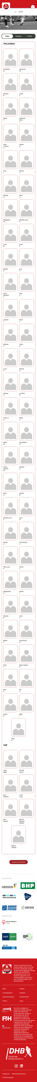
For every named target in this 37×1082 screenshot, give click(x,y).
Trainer (4, 1001)
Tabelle (29, 36)
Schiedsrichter (24, 997)
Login (21, 1001)
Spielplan (19, 36)
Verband (22, 993)
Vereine (22, 989)
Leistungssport (7, 993)
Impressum (5, 1074)
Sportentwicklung (8, 997)
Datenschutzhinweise (19, 1074)
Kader (7, 36)
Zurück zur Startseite (18, 862)
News (4, 989)
